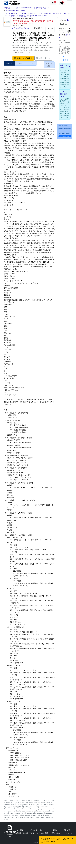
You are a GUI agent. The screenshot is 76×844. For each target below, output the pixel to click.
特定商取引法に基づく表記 (24, 833)
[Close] (72, 838)
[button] (53, 2)
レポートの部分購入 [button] (63, 66)
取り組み (67, 830)
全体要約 (9, 63)
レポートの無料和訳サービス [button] (63, 93)
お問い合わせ (55, 833)
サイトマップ (67, 833)
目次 (31, 63)
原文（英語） (49, 64)
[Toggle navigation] (69, 2)
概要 (20, 63)
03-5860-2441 (10, 835)
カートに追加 (65, 58)
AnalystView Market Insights (20, 29)
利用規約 (55, 830)
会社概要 (20, 830)
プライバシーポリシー (37, 830)
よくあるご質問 (42, 833)
